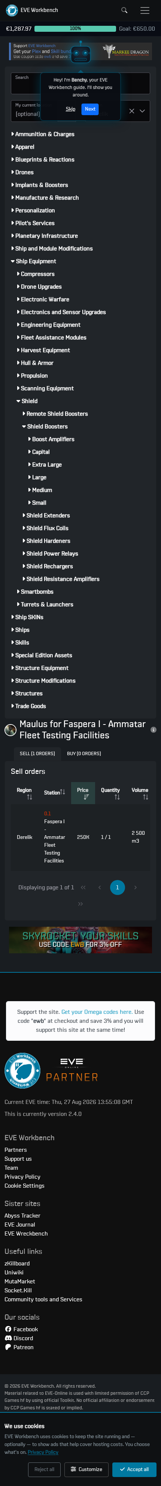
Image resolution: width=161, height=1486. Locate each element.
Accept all (137, 1469)
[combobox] (34, 111)
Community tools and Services (43, 1299)
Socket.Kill (18, 1290)
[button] (32, 10)
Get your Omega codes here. (97, 1012)
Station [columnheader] (52, 793)
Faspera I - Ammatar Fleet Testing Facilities (54, 837)
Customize (90, 1469)
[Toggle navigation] (145, 10)
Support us (18, 1159)
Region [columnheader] (24, 790)
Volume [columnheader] (140, 790)
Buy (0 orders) (84, 753)
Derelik (24, 837)
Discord (22, 1338)
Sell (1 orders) (37, 753)
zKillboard (17, 1264)
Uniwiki (14, 1273)
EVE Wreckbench (26, 1234)
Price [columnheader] (82, 790)
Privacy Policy (43, 1452)
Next (90, 109)
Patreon (23, 1347)
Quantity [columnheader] (110, 790)
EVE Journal (19, 1225)
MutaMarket (19, 1282)
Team (11, 1168)
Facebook (25, 1329)
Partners (15, 1150)
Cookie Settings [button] (24, 1186)
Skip (70, 109)
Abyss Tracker (22, 1216)
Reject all (44, 1469)
